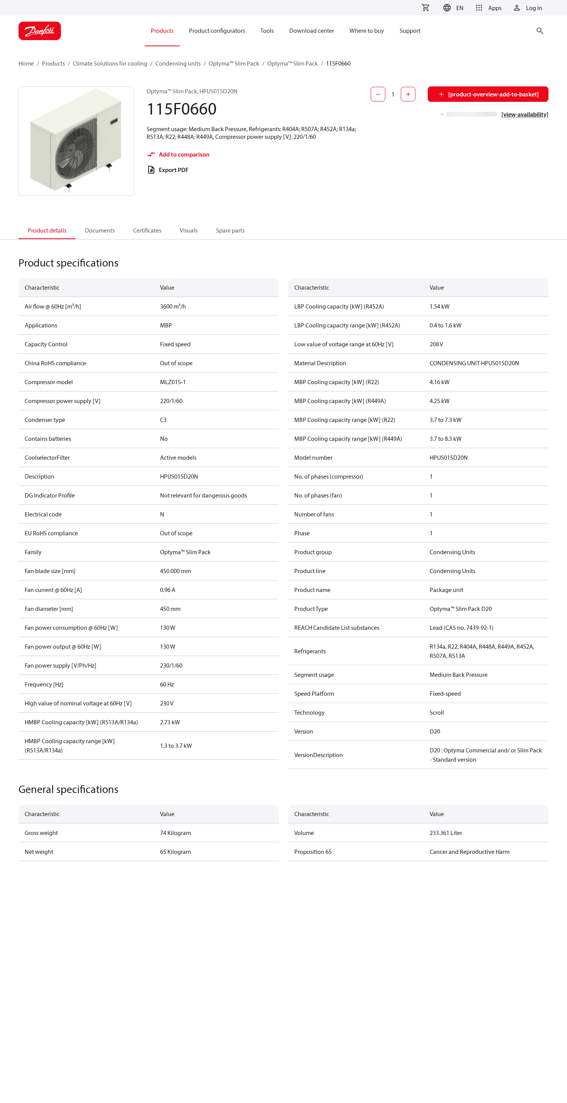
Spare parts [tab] (230, 230)
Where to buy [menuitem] (366, 30)
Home (26, 63)
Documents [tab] (100, 230)
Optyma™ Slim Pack (234, 63)
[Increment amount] (408, 94)
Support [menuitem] (410, 30)
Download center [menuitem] (311, 30)
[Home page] (40, 31)
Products (53, 63)
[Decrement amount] (378, 94)
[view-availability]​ (524, 114)
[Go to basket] (425, 8)
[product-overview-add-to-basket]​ (493, 94)
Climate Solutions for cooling (110, 63)
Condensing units (178, 63)
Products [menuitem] (162, 30)
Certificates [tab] (147, 230)
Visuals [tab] (188, 230)
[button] (452, 8)
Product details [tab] (47, 230)
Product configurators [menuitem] (217, 30)
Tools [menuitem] (267, 30)
